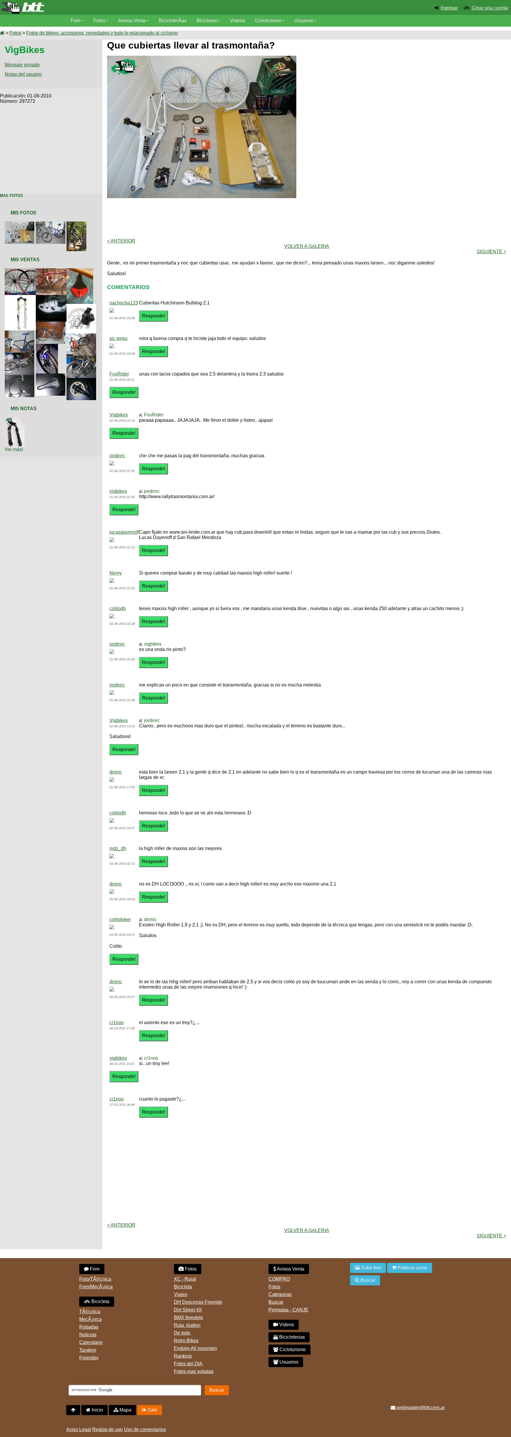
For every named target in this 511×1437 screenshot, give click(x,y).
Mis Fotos (23, 212)
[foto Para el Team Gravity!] (78, 224)
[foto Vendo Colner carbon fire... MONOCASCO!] (52, 324)
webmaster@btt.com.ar (420, 1407)
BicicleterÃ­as (173, 20)
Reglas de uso (107, 1429)
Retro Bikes (186, 1340)
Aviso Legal (78, 1429)
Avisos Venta (132, 20)
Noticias (87, 1334)
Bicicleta (99, 1301)
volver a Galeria (306, 246)
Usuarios (303, 20)
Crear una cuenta (490, 7)
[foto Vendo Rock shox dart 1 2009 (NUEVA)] (48, 346)
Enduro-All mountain (195, 1348)
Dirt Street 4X (188, 1309)
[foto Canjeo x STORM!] (16, 419)
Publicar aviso (411, 1267)
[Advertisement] (51, 145)
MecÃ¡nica (90, 1319)
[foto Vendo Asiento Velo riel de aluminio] (52, 376)
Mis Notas (24, 408)
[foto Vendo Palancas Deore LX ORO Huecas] (82, 380)
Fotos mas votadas (194, 1371)
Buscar (276, 1302)
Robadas (88, 1326)
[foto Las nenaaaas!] (52, 224)
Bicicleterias (291, 1337)
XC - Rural (185, 1279)
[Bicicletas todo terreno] (85, 8)
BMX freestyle (188, 1317)
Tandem (87, 1350)
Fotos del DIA (188, 1363)
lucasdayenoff (124, 532)
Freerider (88, 1357)
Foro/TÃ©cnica (95, 1279)
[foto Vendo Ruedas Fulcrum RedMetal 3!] (24, 270)
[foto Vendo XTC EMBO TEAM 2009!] (55, 270)
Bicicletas (207, 20)
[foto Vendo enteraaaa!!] (82, 336)
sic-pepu (118, 338)
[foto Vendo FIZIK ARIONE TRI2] (81, 270)
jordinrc (117, 455)
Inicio (96, 1409)
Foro (75, 20)
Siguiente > (491, 251)
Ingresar (449, 7)
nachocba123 (123, 302)
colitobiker (120, 919)
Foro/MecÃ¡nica (96, 1286)
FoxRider (119, 373)
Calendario (91, 1342)
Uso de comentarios (145, 1429)
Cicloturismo (268, 20)
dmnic (115, 771)
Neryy (115, 572)
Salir (151, 1409)
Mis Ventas (25, 259)
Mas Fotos (11, 195)
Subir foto (370, 1267)
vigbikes (118, 491)
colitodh (117, 608)
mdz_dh (117, 848)
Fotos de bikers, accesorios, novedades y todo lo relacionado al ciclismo (102, 33)
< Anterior (121, 240)
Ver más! (14, 449)
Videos (237, 20)
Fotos (99, 20)
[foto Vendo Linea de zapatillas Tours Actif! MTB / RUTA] (55, 297)
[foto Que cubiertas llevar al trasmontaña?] (21, 224)
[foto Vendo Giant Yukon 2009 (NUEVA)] (82, 358)
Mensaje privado (22, 64)
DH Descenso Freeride (198, 1302)
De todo (182, 1332)
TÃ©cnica (89, 1311)
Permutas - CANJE (288, 1309)
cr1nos (116, 1022)
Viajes (180, 1294)
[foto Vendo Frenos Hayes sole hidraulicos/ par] (21, 377)
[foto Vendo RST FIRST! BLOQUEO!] (24, 297)
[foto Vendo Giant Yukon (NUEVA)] (21, 355)
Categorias (280, 1294)
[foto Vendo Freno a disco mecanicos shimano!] (82, 306)
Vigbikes (118, 414)
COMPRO (279, 1279)
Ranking (183, 1356)
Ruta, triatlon (187, 1325)
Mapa (124, 1409)
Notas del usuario (23, 74)
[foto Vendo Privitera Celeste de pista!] (21, 333)
